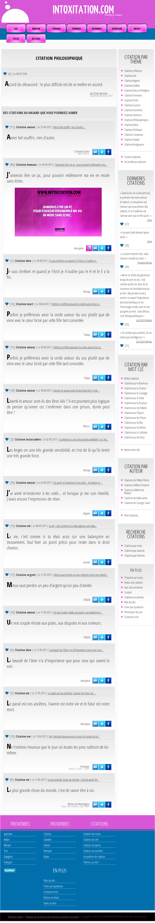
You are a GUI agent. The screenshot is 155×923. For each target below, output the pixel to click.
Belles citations (131, 378)
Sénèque (84, 766)
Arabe (7, 839)
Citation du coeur (92, 834)
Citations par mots (133, 546)
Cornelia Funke (81, 151)
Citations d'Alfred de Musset (134, 491)
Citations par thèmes (134, 555)
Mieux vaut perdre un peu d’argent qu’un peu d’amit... (81, 575)
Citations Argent (132, 81)
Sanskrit (47, 839)
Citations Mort (131, 125)
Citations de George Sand (137, 503)
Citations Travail (131, 139)
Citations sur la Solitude (135, 432)
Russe (46, 856)
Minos (86, 426)
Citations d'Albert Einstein (136, 485)
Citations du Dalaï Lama (135, 498)
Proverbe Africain (144, 262)
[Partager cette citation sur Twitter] (102, 152)
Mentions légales (15, 916)
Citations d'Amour (133, 71)
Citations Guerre (132, 105)
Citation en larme (92, 845)
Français (8, 862)
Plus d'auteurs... (132, 515)
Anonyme (79, 248)
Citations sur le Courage (135, 393)
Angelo (86, 513)
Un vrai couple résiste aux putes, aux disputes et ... (78, 612)
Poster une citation (133, 582)
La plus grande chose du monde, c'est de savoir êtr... (73, 780)
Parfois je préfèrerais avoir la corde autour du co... (76, 304)
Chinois (47, 834)
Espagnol (8, 856)
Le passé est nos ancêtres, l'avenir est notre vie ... (72, 693)
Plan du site (130, 602)
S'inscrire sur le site (133, 578)
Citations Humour (133, 115)
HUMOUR (117, 28)
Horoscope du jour (133, 612)
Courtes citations (132, 157)
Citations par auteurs (134, 551)
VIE (16, 28)
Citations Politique (133, 130)
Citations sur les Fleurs (135, 418)
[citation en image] (89, 248)
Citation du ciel (90, 839)
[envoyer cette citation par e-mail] (95, 152)
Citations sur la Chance (135, 388)
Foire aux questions (133, 607)
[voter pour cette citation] (5, 74)
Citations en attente (134, 597)
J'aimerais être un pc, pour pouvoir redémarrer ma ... (81, 165)
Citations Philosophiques (136, 120)
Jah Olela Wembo (99, 93)
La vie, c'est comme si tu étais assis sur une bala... (73, 526)
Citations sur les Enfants (135, 408)
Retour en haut (51, 897)
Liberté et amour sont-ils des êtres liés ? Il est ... (76, 390)
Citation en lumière (93, 851)
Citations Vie (130, 76)
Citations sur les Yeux (134, 437)
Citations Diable (132, 85)
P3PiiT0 (87, 600)
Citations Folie (131, 100)
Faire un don (50, 903)
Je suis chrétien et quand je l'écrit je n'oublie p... (73, 261)
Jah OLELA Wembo (144, 320)
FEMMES (76, 28)
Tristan (87, 335)
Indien (47, 845)
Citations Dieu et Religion (136, 90)
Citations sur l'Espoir (134, 413)
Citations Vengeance (134, 144)
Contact (128, 592)
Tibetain (48, 851)
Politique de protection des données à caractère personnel (52, 916)
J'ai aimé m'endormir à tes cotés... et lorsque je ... (77, 483)
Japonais (8, 834)
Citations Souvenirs (133, 135)
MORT (137, 28)
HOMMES (97, 28)
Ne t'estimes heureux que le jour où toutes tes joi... (74, 736)
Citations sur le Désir (134, 398)
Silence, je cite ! (91, 862)
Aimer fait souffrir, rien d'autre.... (69, 127)
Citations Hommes (133, 110)
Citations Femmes (133, 95)
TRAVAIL (56, 28)
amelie (86, 562)
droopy (86, 291)
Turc (6, 851)
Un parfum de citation (94, 856)
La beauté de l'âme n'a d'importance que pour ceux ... (77, 650)
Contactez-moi (131, 617)
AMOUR (36, 28)
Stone (149, 220)
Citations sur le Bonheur (136, 383)
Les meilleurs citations (135, 162)
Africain (7, 845)
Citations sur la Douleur (135, 403)
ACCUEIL (36, 38)
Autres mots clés (132, 450)
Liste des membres (133, 587)
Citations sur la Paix (133, 423)
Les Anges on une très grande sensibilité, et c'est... (83, 439)
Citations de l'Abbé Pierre (136, 480)
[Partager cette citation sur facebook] (108, 152)
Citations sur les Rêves (135, 427)
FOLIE (16, 38)
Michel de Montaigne (78, 804)
